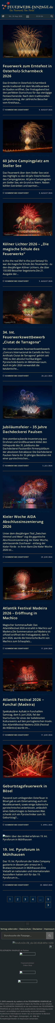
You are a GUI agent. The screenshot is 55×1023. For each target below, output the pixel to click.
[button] (52, 16)
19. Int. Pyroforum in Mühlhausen (21, 852)
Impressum (49, 929)
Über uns (4, 1016)
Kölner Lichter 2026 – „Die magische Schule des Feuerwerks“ (26, 248)
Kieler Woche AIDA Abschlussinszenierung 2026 (23, 521)
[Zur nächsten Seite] (48, 905)
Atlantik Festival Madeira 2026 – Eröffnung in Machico (25, 613)
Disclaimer (37, 929)
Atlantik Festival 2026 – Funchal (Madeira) (23, 702)
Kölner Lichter (11, 239)
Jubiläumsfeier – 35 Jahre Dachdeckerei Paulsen (25, 429)
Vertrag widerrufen (9, 929)
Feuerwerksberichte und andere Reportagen (26, 61)
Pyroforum (8, 844)
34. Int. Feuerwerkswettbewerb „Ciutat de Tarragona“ (24, 337)
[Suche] (49, 935)
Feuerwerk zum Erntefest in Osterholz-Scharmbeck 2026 (27, 71)
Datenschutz (25, 929)
